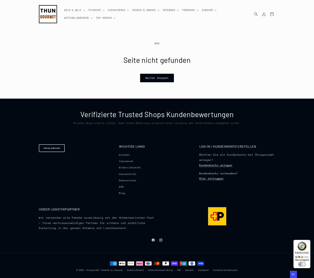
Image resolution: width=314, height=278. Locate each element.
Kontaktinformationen (225, 270)
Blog (122, 193)
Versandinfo (127, 174)
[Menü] (308, 242)
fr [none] (300, 274)
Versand (189, 270)
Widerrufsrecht (130, 167)
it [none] (307, 274)
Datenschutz (127, 180)
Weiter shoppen (157, 77)
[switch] (302, 264)
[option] (300, 274)
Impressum (126, 161)
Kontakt (124, 154)
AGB (121, 186)
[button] (74, 10)
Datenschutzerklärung (160, 270)
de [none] (293, 274)
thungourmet (93, 270)
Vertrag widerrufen (52, 148)
